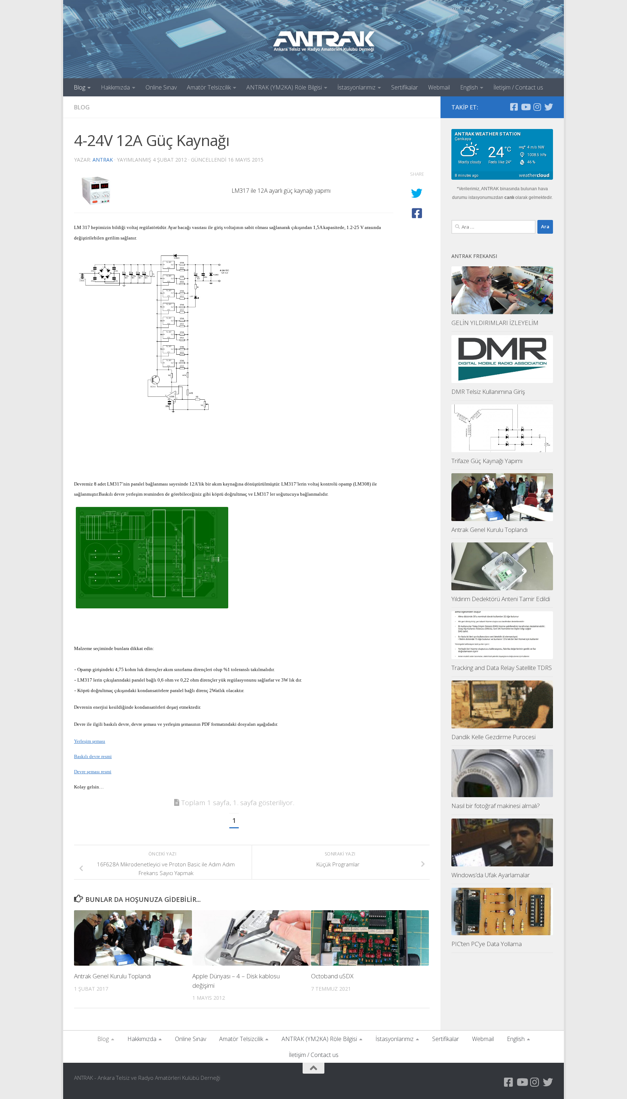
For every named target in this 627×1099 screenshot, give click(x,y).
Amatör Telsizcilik (209, 87)
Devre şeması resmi (92, 771)
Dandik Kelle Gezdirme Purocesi (493, 737)
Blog (79, 87)
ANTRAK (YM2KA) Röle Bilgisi (284, 87)
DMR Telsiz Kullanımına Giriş (488, 391)
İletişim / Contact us (518, 87)
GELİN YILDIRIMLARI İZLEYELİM (494, 323)
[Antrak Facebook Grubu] (513, 107)
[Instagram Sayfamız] (537, 107)
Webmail (439, 87)
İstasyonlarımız (356, 87)
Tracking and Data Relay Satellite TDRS (501, 667)
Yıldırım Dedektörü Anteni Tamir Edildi (500, 599)
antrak (103, 159)
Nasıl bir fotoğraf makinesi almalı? (495, 806)
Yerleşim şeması (89, 741)
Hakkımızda (115, 87)
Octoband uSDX (332, 976)
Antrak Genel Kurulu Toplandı (112, 976)
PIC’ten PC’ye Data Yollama (486, 944)
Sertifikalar (404, 87)
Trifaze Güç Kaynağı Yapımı (486, 461)
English (469, 87)
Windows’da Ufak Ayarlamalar (490, 875)
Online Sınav (161, 87)
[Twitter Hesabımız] (548, 107)
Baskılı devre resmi (93, 756)
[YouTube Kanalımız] (525, 107)
